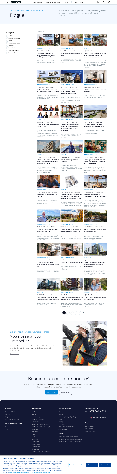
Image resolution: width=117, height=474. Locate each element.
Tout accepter (105, 465)
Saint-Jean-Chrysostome (66, 426)
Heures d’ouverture (99, 417)
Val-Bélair (35, 431)
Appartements (37, 2)
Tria (6, 429)
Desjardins (35, 439)
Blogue (7, 417)
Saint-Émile (35, 429)
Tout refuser (92, 465)
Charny (60, 422)
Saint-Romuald (36, 446)
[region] (58, 464)
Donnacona (35, 449)
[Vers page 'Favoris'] (103, 2)
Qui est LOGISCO (10, 412)
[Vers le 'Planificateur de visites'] (109, 2)
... (75, 312)
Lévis (33, 436)
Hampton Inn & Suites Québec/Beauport (70, 439)
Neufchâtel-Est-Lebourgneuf (40, 424)
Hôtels (66, 2)
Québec (34, 412)
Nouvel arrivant (90, 431)
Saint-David (35, 441)
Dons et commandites (12, 419)
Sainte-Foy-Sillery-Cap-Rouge (41, 426)
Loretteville (35, 422)
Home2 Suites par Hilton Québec (68, 436)
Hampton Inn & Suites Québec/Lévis (69, 441)
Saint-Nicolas (36, 444)
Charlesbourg (36, 417)
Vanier (34, 434)
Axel (6, 426)
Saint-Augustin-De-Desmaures (41, 451)
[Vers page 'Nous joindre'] (98, 2)
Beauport (34, 414)
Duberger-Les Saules (38, 419)
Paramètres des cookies (76, 465)
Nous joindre (89, 428)
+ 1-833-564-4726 (95, 411)
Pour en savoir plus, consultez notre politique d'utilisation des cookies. (29, 472)
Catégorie (10, 33)
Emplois (7, 414)
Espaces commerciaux (53, 2)
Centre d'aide (79, 2)
